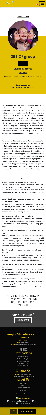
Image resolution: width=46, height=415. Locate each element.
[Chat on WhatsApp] (14, 411)
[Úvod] (19, 3)
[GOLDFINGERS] (13, 401)
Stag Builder (27, 411)
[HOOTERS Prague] (23, 403)
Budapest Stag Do (23, 359)
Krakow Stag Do (23, 363)
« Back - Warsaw (23, 17)
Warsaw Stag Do (23, 366)
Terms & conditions (23, 388)
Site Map (23, 390)
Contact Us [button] (23, 320)
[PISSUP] (35, 401)
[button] (3, 3)
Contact (23, 383)
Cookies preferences (23, 394)
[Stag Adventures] (25, 401)
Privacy (23, 385)
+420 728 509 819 (26, 342)
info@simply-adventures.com (26, 344)
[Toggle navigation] (42, 3)
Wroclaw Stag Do (23, 361)
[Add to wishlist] (23, 63)
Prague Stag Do (23, 356)
